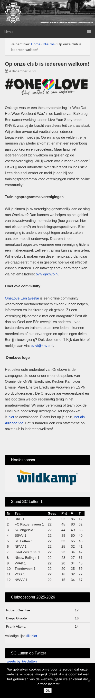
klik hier (31, 636)
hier (11, 417)
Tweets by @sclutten (21, 661)
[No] (88, 680)
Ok (48, 690)
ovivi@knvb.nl (47, 274)
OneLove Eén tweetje (22, 298)
